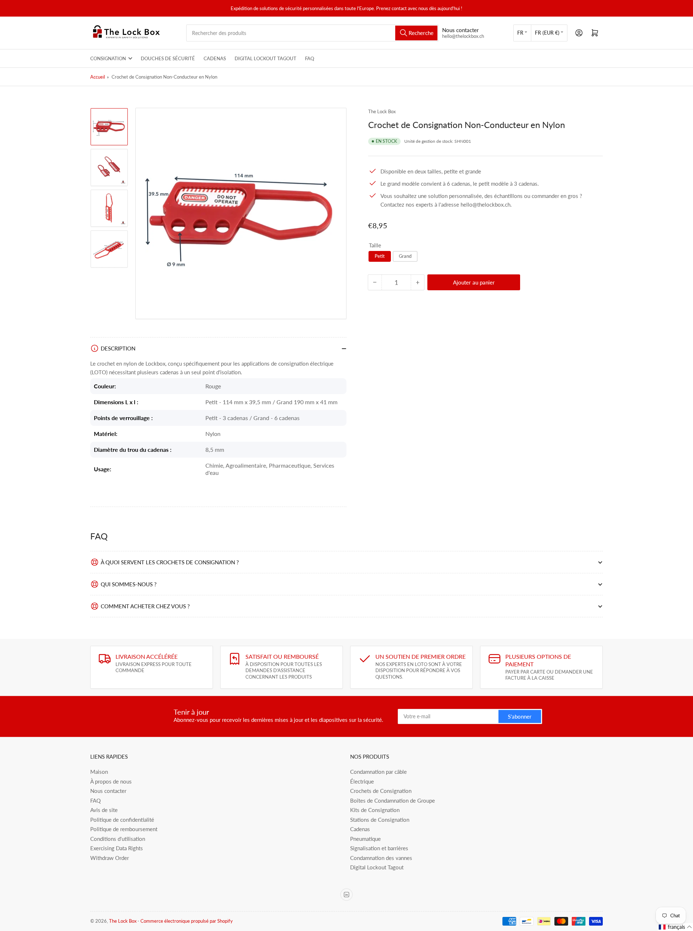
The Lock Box (382, 111)
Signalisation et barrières (379, 848)
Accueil (97, 77)
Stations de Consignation (379, 819)
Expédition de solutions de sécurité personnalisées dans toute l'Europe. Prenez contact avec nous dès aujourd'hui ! (346, 8)
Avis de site (104, 810)
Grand (405, 256)
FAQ (309, 58)
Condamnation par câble (378, 771)
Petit (380, 256)
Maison (99, 771)
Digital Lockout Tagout (265, 58)
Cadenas (215, 58)
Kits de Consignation (375, 810)
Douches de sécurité (168, 58)
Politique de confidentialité (122, 819)
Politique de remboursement (123, 829)
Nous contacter (108, 790)
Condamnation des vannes (381, 858)
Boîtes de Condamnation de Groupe (392, 800)
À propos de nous (111, 781)
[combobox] (312, 33)
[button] (675, 927)
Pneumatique (365, 838)
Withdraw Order (109, 858)
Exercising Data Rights (116, 848)
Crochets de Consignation (380, 790)
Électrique (362, 781)
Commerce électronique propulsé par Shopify (186, 921)
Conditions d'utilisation (117, 838)
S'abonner (520, 716)
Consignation (108, 58)
